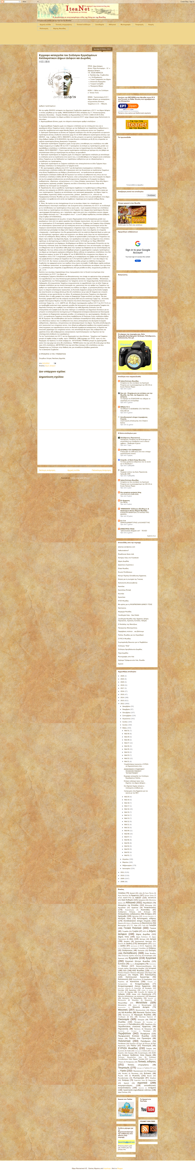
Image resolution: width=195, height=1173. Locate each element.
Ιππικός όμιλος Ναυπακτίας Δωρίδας (131, 968)
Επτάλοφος (148, 955)
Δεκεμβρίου (126, 706)
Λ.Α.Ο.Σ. (121, 992)
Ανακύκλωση (129, 910)
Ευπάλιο (121, 964)
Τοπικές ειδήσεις (147, 1061)
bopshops (107, 1168)
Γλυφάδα (125, 931)
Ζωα (131, 964)
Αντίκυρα (147, 912)
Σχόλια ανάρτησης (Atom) (80, 478)
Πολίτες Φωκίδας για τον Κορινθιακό (131, 635)
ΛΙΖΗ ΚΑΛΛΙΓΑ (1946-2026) (129, 494)
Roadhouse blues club (126, 554)
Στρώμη (131, 1053)
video (140, 893)
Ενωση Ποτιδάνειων (125, 572)
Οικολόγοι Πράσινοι (146, 1017)
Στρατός (121, 1053)
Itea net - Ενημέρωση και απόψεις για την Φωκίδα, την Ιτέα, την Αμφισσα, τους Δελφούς (136, 395)
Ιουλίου (125, 722)
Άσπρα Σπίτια (149, 895)
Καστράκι (149, 981)
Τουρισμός (139, 24)
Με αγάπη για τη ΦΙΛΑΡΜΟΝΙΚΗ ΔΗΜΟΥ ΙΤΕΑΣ (135, 604)
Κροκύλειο (121, 597)
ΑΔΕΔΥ (138, 898)
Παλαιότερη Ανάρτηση (101, 470)
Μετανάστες (122, 1005)
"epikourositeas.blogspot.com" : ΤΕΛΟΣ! (133, 531)
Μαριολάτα (148, 1000)
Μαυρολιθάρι (122, 1003)
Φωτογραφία (125, 24)
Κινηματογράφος (142, 984)
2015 (123, 694)
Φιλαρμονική (151, 1071)
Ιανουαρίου (126, 868)
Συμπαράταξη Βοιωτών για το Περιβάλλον (133, 642)
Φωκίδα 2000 (123, 1076)
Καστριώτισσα (122, 984)
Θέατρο (124, 966)
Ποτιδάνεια (122, 1043)
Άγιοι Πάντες (149, 893)
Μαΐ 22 (127, 758)
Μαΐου (124, 728)
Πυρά (140, 1043)
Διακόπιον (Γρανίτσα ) (126, 565)
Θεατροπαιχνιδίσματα (143, 966)
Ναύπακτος (122, 608)
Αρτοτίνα (135, 916)
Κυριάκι (143, 990)
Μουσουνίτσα (140, 1010)
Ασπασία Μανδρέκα (148, 916)
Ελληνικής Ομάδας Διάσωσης (131, 955)
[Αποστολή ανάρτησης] (54, 363)
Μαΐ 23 (127, 755)
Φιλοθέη (124, 1073)
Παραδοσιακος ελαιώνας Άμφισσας (134, 1026)
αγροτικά (142, 1082)
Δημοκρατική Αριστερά (143, 941)
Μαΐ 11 (127, 824)
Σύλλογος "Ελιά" (124, 646)
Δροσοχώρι (134, 946)
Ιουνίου (125, 725)
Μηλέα (135, 1005)
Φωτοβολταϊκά (123, 1078)
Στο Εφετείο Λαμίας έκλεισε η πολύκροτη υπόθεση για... (134, 787)
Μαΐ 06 (127, 840)
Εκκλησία (141, 950)
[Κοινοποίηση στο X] (44, 61)
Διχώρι (154, 943)
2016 (123, 691)
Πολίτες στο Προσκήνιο (140, 1038)
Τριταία (154, 1068)
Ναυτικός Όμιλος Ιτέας (146, 1012)
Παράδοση (148, 1024)
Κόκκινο (151, 990)
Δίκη (131, 939)
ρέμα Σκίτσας (122, 1092)
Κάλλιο (152, 970)
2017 (123, 688)
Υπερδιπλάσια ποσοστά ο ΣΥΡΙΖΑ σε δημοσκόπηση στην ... (136, 765)
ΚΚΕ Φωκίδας (138, 970)
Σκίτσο (144, 1051)
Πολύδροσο (145, 1041)
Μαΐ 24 (127, 752)
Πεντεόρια (146, 1031)
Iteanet (132, 893)
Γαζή (143, 925)
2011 (122, 872)
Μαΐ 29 (127, 737)
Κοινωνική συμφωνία (124, 988)
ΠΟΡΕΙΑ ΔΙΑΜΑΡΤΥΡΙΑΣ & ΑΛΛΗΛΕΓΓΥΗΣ (135, 522)
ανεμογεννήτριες (125, 1085)
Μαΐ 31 (127, 730)
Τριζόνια (147, 1068)
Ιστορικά (152, 968)
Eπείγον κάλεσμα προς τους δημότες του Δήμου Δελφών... (135, 782)
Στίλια (152, 1051)
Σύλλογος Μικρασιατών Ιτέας (130, 1057)
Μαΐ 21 (127, 761)
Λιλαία (134, 994)
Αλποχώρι (148, 905)
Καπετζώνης (137, 979)
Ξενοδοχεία (99, 24)
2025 (123, 676)
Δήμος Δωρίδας (123, 561)
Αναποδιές (145, 910)
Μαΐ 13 (127, 818)
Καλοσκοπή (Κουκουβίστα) (127, 583)
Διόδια (123, 946)
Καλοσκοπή (123, 979)
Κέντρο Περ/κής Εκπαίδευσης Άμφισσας (132, 576)
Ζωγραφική (139, 964)
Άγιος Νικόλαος (123, 895)
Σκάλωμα (137, 1051)
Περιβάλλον (124, 1033)
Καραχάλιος (148, 979)
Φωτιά (149, 1076)
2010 (123, 875)
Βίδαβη (128, 923)
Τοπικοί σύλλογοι (83, 24)
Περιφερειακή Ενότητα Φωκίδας (133, 1036)
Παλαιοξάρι (149, 1022)
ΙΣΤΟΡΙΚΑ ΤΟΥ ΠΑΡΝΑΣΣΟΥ (131, 450)
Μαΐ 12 (127, 821)
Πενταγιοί (133, 1031)
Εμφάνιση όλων (151, 536)
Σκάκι (129, 1051)
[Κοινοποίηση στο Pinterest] (49, 61)
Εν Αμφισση (125, 500)
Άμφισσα (135, 895)
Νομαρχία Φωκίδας (124, 611)
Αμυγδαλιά (121, 907)
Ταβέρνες (151, 1059)
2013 (123, 700)
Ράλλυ (133, 1046)
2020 (123, 682)
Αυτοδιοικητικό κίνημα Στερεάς (137, 921)
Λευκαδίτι (141, 992)
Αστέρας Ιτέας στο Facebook (128, 558)
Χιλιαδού (153, 1078)
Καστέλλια (134, 981)
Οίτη (131, 1017)
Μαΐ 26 (127, 746)
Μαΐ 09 (127, 830)
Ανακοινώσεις (150, 907)
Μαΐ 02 (127, 852)
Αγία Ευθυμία (127, 900)
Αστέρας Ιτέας (124, 918)
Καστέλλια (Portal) (124, 590)
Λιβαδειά (150, 992)
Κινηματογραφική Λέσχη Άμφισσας (134, 986)
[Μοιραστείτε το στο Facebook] (46, 61)
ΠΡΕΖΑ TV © (125, 407)
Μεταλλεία (141, 1002)
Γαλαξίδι (152, 925)
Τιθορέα (120, 1062)
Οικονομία (123, 1019)
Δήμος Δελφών (50, 366)
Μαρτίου (125, 862)
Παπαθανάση (134, 1024)
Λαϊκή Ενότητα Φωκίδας (129, 381)
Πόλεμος (147, 1043)
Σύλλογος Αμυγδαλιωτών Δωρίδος (130, 649)
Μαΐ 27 (127, 743)
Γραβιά (135, 931)
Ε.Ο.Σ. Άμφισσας (146, 946)
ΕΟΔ (119, 948)
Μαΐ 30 (127, 734)
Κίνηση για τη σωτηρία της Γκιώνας (130, 579)
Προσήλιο (133, 1043)
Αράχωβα (122, 916)
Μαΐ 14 (127, 815)
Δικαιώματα (142, 943)
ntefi (122, 470)
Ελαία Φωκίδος (123, 568)
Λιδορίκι (121, 994)
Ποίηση (120, 1038)
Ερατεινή (121, 958)
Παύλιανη (137, 1029)
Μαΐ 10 (127, 827)
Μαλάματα (125, 998)
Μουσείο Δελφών (141, 1007)
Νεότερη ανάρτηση (47, 470)
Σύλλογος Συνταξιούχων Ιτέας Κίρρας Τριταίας (137, 1058)
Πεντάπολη (121, 1031)
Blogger (120, 1168)
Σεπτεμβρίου (127, 715)
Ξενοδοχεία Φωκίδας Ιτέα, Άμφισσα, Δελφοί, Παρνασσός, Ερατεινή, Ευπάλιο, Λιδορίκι (133, 620)
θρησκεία (141, 1088)
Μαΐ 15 (127, 812)
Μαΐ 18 (127, 803)
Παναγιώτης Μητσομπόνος (127, 628)
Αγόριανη (141, 900)
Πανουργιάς (122, 1024)
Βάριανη (121, 923)
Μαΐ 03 (127, 849)
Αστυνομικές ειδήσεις (146, 918)
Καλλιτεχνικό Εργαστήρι (137, 977)
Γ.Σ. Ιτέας (134, 925)
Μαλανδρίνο (138, 998)
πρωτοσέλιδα (131, 185)
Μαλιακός (150, 998)
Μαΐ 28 (127, 740)
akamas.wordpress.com (126, 547)
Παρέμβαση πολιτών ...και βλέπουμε (131, 631)
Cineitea (121, 893)
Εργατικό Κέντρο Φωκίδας (137, 961)
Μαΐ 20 (127, 797)
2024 (123, 679)
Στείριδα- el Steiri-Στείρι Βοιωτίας (133, 460)
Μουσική (123, 1009)
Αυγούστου (126, 719)
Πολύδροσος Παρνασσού (130, 438)
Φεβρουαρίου (127, 865)
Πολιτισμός (44, 28)
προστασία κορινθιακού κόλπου (137, 1090)
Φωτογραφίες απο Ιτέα (126, 656)
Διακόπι (120, 944)
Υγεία (123, 1070)
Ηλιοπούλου (152, 964)
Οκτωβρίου (126, 712)
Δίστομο (142, 939)
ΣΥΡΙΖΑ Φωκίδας (128, 1048)
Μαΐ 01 (127, 855)
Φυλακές (147, 1073)
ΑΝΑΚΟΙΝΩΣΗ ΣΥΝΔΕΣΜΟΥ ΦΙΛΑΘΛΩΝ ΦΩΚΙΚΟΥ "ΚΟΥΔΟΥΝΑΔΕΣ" (134, 771)
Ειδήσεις (152, 948)
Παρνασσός (123, 1029)
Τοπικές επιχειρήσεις (64, 24)
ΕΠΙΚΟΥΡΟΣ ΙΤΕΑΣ (127, 529)
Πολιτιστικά (124, 1041)
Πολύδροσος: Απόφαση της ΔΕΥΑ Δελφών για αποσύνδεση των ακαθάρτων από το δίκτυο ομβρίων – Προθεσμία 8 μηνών (135, 441)
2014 (123, 697)
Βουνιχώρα (122, 925)
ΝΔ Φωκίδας (127, 1012)
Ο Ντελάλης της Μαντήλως (127, 624)
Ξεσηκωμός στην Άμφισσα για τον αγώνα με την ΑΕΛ (136, 792)
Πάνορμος (137, 1022)
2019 (123, 685)
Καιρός (151, 24)
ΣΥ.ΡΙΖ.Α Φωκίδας (124, 638)
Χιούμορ (125, 1080)
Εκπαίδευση (130, 953)
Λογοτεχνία (146, 994)
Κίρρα (150, 973)
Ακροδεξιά (147, 903)
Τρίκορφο (139, 1068)
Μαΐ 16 (127, 809)
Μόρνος (153, 1010)
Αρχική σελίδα (45, 24)
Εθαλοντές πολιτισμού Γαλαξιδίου (134, 948)
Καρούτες (121, 981)
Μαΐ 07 (127, 837)
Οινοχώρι (141, 1019)
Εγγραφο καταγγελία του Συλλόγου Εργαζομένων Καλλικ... (136, 777)
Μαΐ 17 (127, 806)
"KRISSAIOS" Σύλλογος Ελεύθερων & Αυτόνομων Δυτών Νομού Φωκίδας (134, 509)
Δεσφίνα (127, 941)
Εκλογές (152, 950)
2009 (123, 878)
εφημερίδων (140, 185)
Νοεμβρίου (126, 709)
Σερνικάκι (121, 1051)
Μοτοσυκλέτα (121, 1007)
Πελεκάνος (148, 1029)
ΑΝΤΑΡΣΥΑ (152, 898)
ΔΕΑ (144, 931)
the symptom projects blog (130, 492)
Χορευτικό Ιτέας (139, 1080)
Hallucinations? (123, 550)
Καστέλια (121, 586)
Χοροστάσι (152, 1080)
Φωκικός (136, 1076)
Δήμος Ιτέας (123, 937)
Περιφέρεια (145, 1034)
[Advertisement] (78, 39)
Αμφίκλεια (134, 907)
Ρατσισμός (146, 1046)
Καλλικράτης (150, 975)
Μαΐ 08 (127, 834)
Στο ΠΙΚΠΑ (124, 502)
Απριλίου (125, 859)
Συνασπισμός (143, 1053)
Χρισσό (120, 664)
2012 (123, 703)
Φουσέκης (135, 1073)
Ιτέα (125, 970)
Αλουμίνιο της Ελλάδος (128, 905)
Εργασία (133, 958)
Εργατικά (151, 958)
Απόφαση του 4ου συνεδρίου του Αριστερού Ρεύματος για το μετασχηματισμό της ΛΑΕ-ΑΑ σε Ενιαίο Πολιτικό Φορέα (136, 385)
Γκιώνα (153, 928)
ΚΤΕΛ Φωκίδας (123, 601)
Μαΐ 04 (127, 846)
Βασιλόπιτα (147, 923)
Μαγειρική (152, 996)
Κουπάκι (121, 594)
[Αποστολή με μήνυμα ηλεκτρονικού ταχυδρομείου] (40, 61)
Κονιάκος (148, 988)
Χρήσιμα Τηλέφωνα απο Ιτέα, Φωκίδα (131, 660)
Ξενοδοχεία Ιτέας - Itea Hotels (128, 615)
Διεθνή (129, 943)
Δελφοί (153, 939)
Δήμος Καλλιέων (142, 937)
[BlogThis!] (42, 61)
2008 (123, 881)
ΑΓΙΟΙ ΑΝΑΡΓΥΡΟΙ (124, 898)
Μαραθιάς (135, 1000)
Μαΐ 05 (127, 843)
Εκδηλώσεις (127, 950)
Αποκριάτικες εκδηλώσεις (129, 914)
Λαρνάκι (130, 992)
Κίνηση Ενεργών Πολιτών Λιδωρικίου (131, 973)
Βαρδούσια (135, 923)
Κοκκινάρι (137, 988)
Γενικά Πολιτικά (133, 928)
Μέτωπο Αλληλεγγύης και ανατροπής (131, 996)
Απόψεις (148, 914)
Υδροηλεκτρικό (138, 1071)
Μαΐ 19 (127, 800)
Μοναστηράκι (146, 1005)
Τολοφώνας (130, 1062)
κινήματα (152, 1088)
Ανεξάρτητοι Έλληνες (126, 912)
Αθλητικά (112, 24)
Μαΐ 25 (127, 749)
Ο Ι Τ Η (123, 521)
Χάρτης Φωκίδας (59, 28)
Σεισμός (149, 1048)
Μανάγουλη (122, 1000)
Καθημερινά (122, 975)
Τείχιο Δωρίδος (123, 653)
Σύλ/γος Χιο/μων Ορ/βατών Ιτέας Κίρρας (137, 1054)
